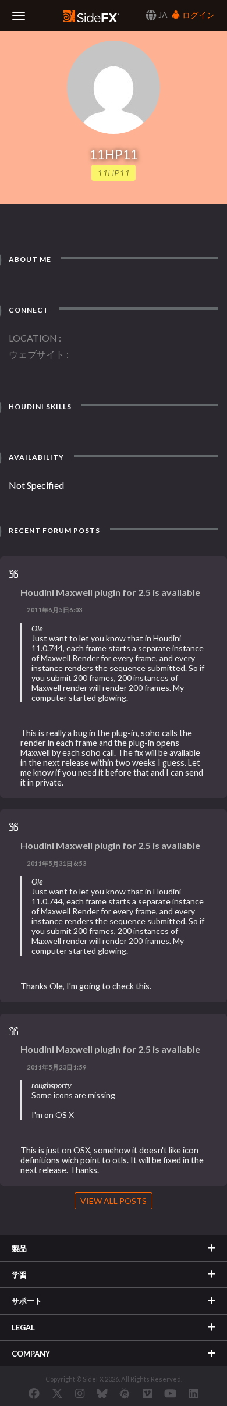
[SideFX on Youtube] (170, 1393)
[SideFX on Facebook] (34, 1393)
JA (162, 15)
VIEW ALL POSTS (113, 1201)
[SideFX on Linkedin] (193, 1393)
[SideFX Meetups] (124, 1393)
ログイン (197, 15)
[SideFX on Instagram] (79, 1393)
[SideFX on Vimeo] (147, 1393)
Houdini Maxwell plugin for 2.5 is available (110, 592)
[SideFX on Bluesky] (102, 1393)
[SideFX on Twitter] (57, 1393)
